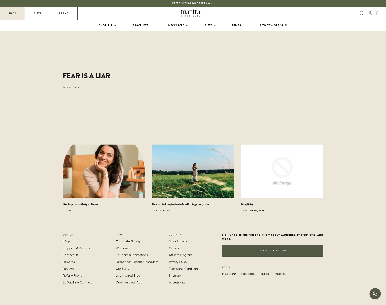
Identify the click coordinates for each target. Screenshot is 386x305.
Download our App (129, 282)
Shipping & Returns (76, 248)
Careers (174, 248)
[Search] (361, 13)
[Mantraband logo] (191, 13)
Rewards (69, 262)
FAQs (66, 241)
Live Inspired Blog (128, 275)
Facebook (248, 274)
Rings (236, 25)
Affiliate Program (180, 255)
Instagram (229, 274)
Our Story (122, 269)
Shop (12, 13)
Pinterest (280, 274)
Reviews (68, 269)
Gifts (37, 13)
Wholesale (123, 248)
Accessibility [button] (177, 282)
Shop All (106, 25)
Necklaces (176, 25)
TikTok (264, 274)
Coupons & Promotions (132, 255)
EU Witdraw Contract (77, 282)
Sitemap (175, 275)
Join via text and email (272, 250)
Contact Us (70, 255)
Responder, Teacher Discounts (137, 262)
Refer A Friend (72, 275)
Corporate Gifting (128, 241)
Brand (64, 13)
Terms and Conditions (184, 269)
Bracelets (140, 25)
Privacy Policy (178, 262)
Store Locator (178, 241)
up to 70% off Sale (272, 25)
